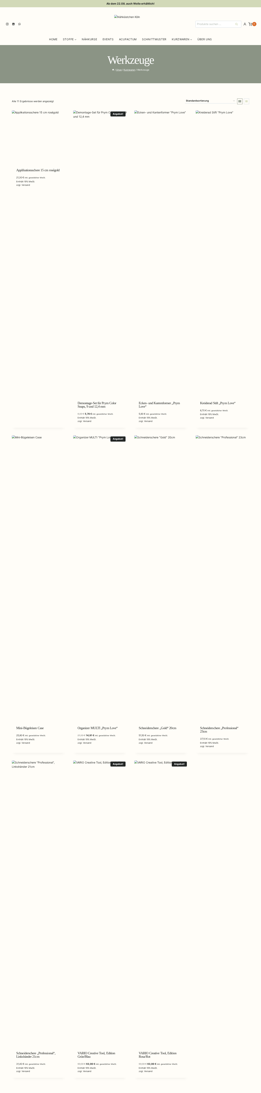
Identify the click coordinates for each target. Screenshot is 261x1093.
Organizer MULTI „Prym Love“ (98, 728)
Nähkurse (89, 39)
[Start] (113, 69)
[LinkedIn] (13, 24)
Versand (26, 185)
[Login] (244, 24)
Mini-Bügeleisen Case (30, 728)
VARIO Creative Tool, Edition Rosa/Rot (157, 1054)
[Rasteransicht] (239, 101)
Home (53, 39)
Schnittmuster (154, 39)
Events (108, 39)
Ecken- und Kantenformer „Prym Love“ (159, 404)
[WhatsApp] (19, 24)
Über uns (204, 39)
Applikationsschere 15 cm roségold (37, 170)
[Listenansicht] (246, 101)
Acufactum (128, 39)
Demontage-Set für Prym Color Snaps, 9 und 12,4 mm (97, 404)
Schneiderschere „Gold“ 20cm (157, 728)
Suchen (237, 24)
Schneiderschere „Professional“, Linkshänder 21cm (35, 1054)
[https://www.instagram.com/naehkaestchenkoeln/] (7, 24)
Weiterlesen (24, 195)
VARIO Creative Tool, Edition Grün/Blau (96, 1054)
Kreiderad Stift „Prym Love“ (218, 403)
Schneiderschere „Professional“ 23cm (219, 729)
